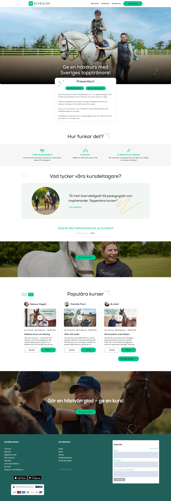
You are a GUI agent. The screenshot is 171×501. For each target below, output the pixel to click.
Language (117, 460)
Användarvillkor (65, 460)
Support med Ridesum (13, 469)
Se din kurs (134, 3)
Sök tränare (9, 458)
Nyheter (7, 460)
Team (60, 452)
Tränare (7, 449)
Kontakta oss (116, 3)
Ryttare (7, 452)
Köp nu (48, 350)
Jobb (60, 449)
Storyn (61, 455)
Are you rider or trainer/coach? (124, 470)
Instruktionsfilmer (11, 463)
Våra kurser (95, 3)
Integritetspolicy (65, 458)
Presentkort (105, 3)
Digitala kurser (10, 455)
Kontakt (7, 466)
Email (116, 450)
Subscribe (119, 479)
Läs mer (32, 350)
